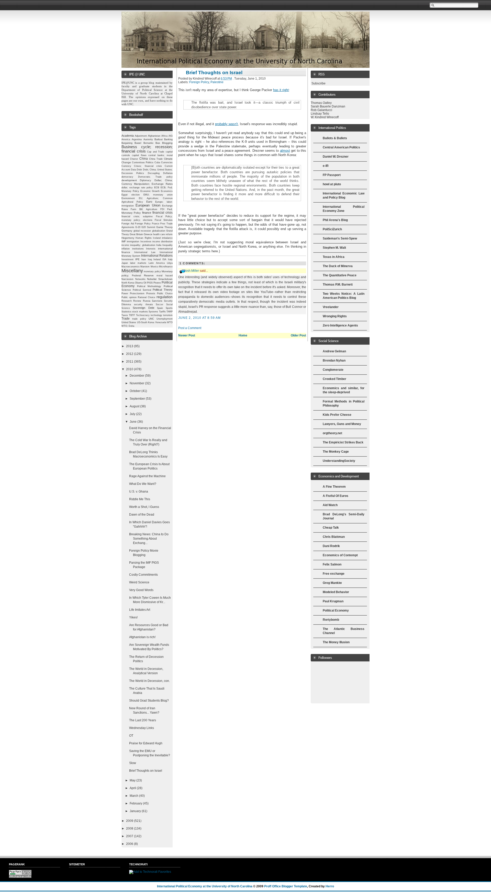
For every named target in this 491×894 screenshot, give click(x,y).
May (133, 780)
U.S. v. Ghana (138, 491)
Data (133, 169)
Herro (330, 886)
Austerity (148, 139)
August (135, 406)
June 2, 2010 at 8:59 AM (199, 318)
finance (146, 212)
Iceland (157, 238)
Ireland (157, 259)
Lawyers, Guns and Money (342, 424)
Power (124, 293)
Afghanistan (154, 136)
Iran (143, 259)
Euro (149, 201)
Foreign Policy (143, 223)
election (135, 194)
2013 (130, 346)
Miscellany (132, 270)
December (137, 375)
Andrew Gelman (334, 351)
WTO (170, 322)
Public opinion (129, 297)
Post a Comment (189, 328)
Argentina (137, 139)
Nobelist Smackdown (160, 279)
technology (156, 315)
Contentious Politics (142, 162)
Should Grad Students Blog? (149, 700)
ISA (164, 259)
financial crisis (162, 212)
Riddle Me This (139, 499)
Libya (170, 263)
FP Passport (332, 175)
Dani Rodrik (331, 546)
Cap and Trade (155, 151)
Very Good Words (141, 590)
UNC (151, 318)
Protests (150, 293)
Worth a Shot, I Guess (144, 507)
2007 (130, 836)
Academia (127, 135)
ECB (156, 187)
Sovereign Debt (143, 307)
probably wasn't (226, 124)
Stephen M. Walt (334, 247)
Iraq (150, 259)
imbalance (167, 238)
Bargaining (126, 143)
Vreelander (331, 307)
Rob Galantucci (321, 110)
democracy (127, 177)
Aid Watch (330, 505)
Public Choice (165, 293)
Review (137, 301)
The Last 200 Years (142, 720)
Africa (164, 136)
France (155, 223)
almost (285, 150)
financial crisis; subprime (137, 216)
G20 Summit (148, 227)
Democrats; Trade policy (155, 177)
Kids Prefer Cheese (337, 415)
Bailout (158, 139)
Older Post (298, 335)
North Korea (127, 282)
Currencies (167, 162)
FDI (162, 209)
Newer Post (186, 335)
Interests (150, 248)
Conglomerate (333, 370)
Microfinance (166, 266)
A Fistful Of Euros (335, 496)
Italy (170, 259)
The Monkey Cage (336, 451)
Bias (157, 143)
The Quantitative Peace (339, 275)
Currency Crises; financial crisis (141, 166)
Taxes (124, 315)
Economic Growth (150, 191)
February (136, 803)
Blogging (167, 142)
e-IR (326, 166)
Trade (125, 318)
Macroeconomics (130, 266)
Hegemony (127, 237)
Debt (139, 169)
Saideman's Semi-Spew (340, 238)
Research (126, 301)
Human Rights (143, 238)
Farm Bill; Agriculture (144, 209)
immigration (133, 241)
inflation (125, 248)
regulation (165, 297)
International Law (145, 252)
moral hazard (165, 275)
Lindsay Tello (320, 113)
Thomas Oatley (321, 103)
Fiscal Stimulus (164, 220)
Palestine (217, 82)
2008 (130, 828)
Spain (160, 308)
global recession (142, 231)
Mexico (154, 266)
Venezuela (160, 322)
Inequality (167, 245)
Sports (169, 308)
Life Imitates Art (139, 610)
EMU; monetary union (158, 194)
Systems (153, 311)
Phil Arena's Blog (335, 220)
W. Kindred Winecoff (325, 117)
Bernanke (148, 143)
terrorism (168, 315)
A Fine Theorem (334, 486)
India (158, 245)
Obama (139, 282)
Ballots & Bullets (335, 138)
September (138, 398)
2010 (130, 369)
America (125, 139)
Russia (146, 301)
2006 (130, 844)
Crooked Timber (334, 379)
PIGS (150, 282)
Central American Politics (341, 147)
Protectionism (137, 293)
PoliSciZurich (332, 229)
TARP (169, 311)
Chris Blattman (334, 537)
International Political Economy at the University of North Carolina (204, 886)
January (136, 811)
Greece (148, 234)
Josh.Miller (191, 270)
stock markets (140, 311)
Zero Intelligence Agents (340, 325)
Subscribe (318, 83)
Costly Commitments (143, 574)
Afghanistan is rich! (142, 637)
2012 (130, 354)
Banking (168, 139)
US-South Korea (145, 322)
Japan (124, 263)
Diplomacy (145, 180)
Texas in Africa (333, 257)
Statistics (126, 311)
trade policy (139, 319)
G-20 (137, 227)
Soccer (159, 304)
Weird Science (139, 582)
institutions (138, 248)
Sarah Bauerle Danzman (328, 106)
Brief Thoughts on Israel (145, 770)
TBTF (132, 315)
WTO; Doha (127, 326)
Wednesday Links (141, 728)
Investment (127, 259)
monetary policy (152, 271)
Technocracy (143, 315)
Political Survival (142, 290)
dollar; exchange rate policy (137, 187)
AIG (171, 136)
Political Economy (336, 610)
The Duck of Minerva (338, 266)
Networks (140, 279)
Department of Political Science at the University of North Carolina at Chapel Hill (147, 93)
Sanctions (157, 301)
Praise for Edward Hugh (145, 743)
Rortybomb (331, 620)
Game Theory (164, 227)
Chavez (134, 159)
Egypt (124, 194)
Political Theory (163, 289)
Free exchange (333, 573)
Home (243, 335)
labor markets (138, 263)
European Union (148, 205)
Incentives (145, 241)
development (129, 180)
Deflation (168, 173)
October (135, 391)
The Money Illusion (336, 642)
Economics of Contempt (340, 555)
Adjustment (141, 136)
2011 (130, 361)
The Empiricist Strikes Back (343, 442)
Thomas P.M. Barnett (338, 284)
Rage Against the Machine (147, 476)
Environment (128, 198)
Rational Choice (146, 297)
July (133, 414)
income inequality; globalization (138, 245)
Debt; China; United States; (158, 169)
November (137, 383)
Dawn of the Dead (141, 514)
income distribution (162, 241)
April (133, 788)
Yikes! (133, 617)
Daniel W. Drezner (336, 156)
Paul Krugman (333, 601)
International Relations (157, 255)
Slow (132, 763)
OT (131, 735)
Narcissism (127, 279)
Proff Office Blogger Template (285, 886)
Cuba (157, 162)
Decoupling (154, 173)
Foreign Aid (127, 223)
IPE (137, 259)
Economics (167, 191)
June (133, 421)
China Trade (156, 159)
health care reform (163, 234)
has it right (281, 90)
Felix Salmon (332, 564)
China (143, 158)
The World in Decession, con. (149, 681)
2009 (130, 821)
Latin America (157, 263)
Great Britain (136, 234)
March (134, 796)
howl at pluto (332, 184)
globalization (158, 231)
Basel (138, 142)
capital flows (139, 155)
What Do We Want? (142, 484)
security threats (143, 304)
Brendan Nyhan (334, 360)
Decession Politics (132, 173)
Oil (144, 282)
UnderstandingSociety (339, 461)
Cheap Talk (331, 527)
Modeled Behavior (336, 592)
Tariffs (162, 311)
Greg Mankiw (332, 583)
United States (128, 322)
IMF (123, 241)
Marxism (145, 266)
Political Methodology (149, 286)
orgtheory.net (332, 433)
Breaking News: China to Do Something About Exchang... (149, 538)
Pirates (157, 282)
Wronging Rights (335, 316)
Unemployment (165, 319)
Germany (126, 230)
